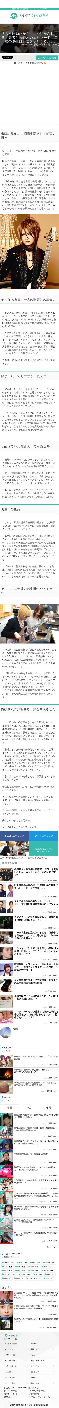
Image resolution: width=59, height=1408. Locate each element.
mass (44, 881)
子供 (21, 1270)
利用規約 (34, 1393)
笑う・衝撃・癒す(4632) (46, 44)
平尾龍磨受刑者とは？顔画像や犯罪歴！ (32, 1154)
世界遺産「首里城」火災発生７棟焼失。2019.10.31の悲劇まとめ (32, 1070)
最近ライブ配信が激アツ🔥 (32, 63)
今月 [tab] (29, 1107)
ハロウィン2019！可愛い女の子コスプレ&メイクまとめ (36, 1057)
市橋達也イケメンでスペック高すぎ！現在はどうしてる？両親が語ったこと (36, 1142)
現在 (21, 1266)
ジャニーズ (34, 1278)
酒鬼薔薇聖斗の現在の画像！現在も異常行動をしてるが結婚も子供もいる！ (36, 1129)
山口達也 (9, 1274)
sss (49, 1314)
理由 (8, 1270)
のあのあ (43, 1189)
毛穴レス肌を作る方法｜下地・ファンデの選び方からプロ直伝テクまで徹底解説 (36, 1307)
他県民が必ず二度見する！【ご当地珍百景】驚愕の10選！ (36, 1320)
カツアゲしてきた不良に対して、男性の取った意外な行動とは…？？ (36, 918)
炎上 (36, 1262)
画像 (8, 1266)
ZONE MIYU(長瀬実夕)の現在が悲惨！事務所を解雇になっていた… (36, 1207)
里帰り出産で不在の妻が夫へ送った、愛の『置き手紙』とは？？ (36, 997)
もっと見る (52, 1246)
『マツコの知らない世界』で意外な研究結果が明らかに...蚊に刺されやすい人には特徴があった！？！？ (36, 1014)
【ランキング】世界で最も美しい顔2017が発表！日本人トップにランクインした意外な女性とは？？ (36, 951)
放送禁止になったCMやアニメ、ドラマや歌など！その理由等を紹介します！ (34, 1168)
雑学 (50, 1274)
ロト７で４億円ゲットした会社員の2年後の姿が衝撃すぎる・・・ (35, 1233)
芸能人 (50, 1262)
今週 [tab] (9, 1107)
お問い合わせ (10, 1393)
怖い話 (48, 1270)
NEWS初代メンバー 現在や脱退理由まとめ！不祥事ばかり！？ (36, 1181)
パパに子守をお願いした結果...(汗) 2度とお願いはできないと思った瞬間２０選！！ (36, 1083)
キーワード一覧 (38, 1390)
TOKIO (25, 1274)
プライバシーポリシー (41, 1397)
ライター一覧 (10, 1390)
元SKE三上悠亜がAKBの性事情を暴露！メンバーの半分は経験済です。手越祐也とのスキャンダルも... (36, 1195)
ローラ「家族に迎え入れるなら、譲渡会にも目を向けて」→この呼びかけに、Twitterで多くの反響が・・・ (36, 935)
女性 (49, 1278)
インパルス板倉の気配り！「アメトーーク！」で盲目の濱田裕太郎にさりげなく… (36, 902)
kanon (44, 1065)
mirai (42, 1091)
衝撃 (23, 1262)
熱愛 (19, 1278)
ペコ (44, 1123)
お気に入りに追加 (48, 57)
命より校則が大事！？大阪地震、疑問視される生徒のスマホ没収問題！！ (36, 981)
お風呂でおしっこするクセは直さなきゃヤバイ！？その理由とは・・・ (34, 1220)
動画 (48, 1266)
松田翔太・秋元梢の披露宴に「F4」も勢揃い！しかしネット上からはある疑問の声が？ (36, 872)
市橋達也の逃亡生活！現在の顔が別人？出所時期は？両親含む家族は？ (36, 1116)
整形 (34, 1270)
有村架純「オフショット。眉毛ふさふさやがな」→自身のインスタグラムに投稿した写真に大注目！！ (36, 966)
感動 (7, 1278)
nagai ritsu (43, 1202)
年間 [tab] (48, 1107)
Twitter (9, 1262)
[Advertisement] (29, 94)
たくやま (43, 1175)
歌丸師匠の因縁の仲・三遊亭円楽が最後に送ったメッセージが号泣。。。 (36, 886)
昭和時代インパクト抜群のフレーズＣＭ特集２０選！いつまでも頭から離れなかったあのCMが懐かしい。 (36, 1295)
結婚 (34, 1266)
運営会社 (8, 1397)
